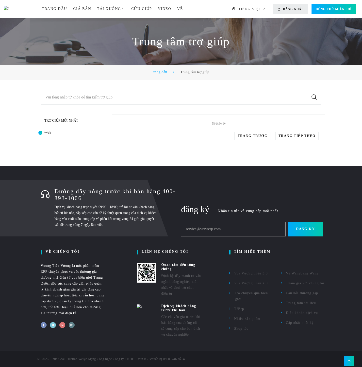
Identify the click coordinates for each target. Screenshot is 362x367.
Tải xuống (109, 9)
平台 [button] (47, 133)
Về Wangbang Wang (302, 273)
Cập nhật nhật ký (300, 323)
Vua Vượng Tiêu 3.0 (251, 273)
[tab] (69, 133)
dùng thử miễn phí (334, 9)
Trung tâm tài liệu (301, 303)
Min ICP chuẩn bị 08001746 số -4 (161, 359)
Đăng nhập (293, 9)
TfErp (239, 309)
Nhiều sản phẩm (247, 319)
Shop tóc (241, 328)
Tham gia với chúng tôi (305, 283)
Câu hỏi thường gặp (302, 293)
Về (180, 9)
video (164, 9)
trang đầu (54, 9)
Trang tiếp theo (297, 136)
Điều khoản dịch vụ (302, 313)
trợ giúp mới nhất (61, 120)
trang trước (252, 136)
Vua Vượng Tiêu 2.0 (251, 283)
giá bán (82, 9)
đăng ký (305, 229)
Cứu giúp (141, 9)
